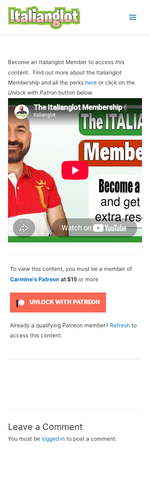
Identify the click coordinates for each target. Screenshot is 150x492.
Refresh (120, 325)
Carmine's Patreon (35, 279)
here (91, 82)
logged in (53, 439)
